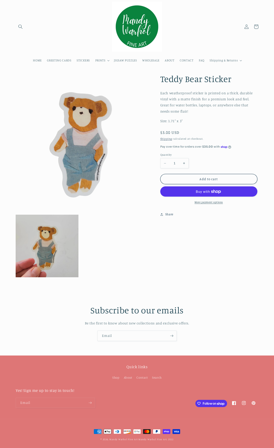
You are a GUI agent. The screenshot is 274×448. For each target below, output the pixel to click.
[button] (20, 26)
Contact (142, 377)
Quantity (166, 154)
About (128, 377)
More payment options (209, 202)
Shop (116, 377)
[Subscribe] (172, 336)
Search (157, 377)
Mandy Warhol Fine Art (123, 439)
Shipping (166, 138)
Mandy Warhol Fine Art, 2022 (156, 439)
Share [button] (169, 214)
